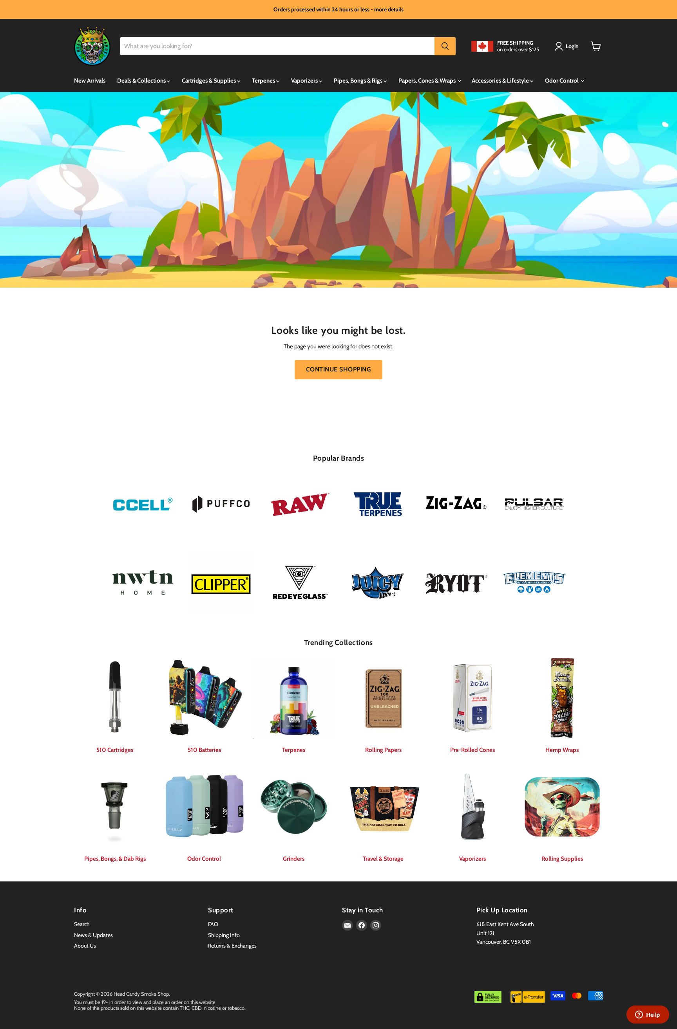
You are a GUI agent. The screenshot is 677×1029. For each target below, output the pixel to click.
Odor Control (562, 80)
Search (82, 924)
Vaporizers (305, 80)
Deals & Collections (142, 80)
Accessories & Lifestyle (501, 80)
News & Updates (93, 935)
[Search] (445, 46)
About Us (85, 945)
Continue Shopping (338, 369)
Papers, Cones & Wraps (427, 80)
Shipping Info (224, 935)
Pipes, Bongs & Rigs (359, 80)
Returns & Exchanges (232, 945)
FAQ (213, 924)
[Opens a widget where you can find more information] (647, 1015)
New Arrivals (89, 80)
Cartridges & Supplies (209, 80)
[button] (568, 46)
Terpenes (264, 80)
